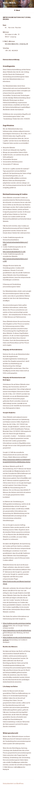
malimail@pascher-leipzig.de (16, 44)
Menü (18, 10)
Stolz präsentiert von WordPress (13, 783)
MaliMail (9, 2)
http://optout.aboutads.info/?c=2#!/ (14, 251)
